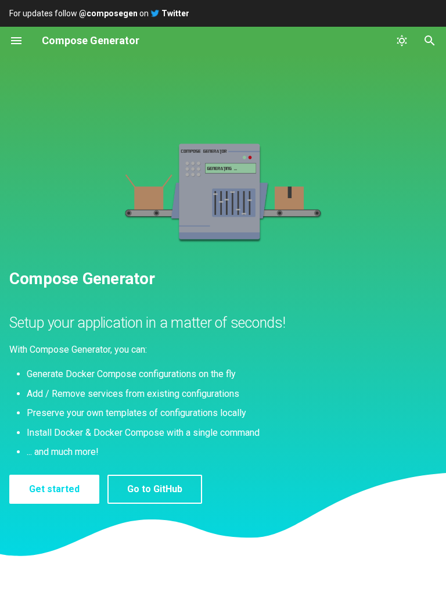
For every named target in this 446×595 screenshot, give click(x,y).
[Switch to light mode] (401, 40)
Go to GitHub (154, 488)
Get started (54, 488)
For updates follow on (99, 13)
